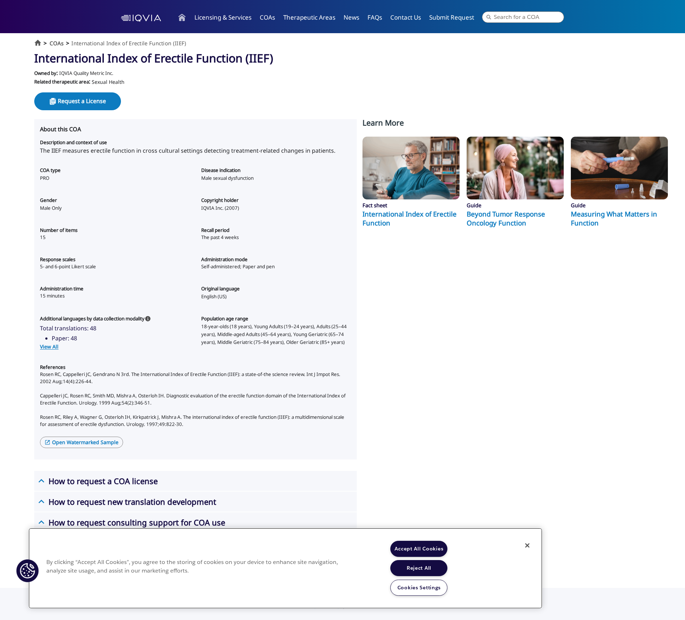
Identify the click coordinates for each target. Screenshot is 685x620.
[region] (285, 568)
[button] (27, 570)
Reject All (419, 568)
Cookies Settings (419, 587)
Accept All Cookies (419, 548)
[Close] (527, 545)
